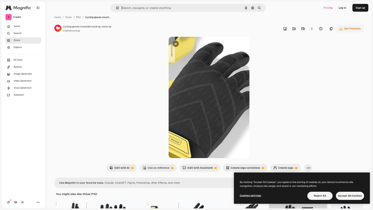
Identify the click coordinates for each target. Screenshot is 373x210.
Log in (342, 8)
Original (193, 44)
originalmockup (71, 30)
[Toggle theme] (22, 202)
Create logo (283, 169)
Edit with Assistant (198, 169)
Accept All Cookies (350, 195)
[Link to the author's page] (57, 29)
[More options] (312, 28)
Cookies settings (250, 195)
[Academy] (15, 202)
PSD (78, 17)
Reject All (320, 195)
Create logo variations (243, 169)
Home (57, 17)
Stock (68, 17)
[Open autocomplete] (116, 7)
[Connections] (8, 202)
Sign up (360, 8)
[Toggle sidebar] (38, 8)
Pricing (328, 8)
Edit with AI (120, 169)
